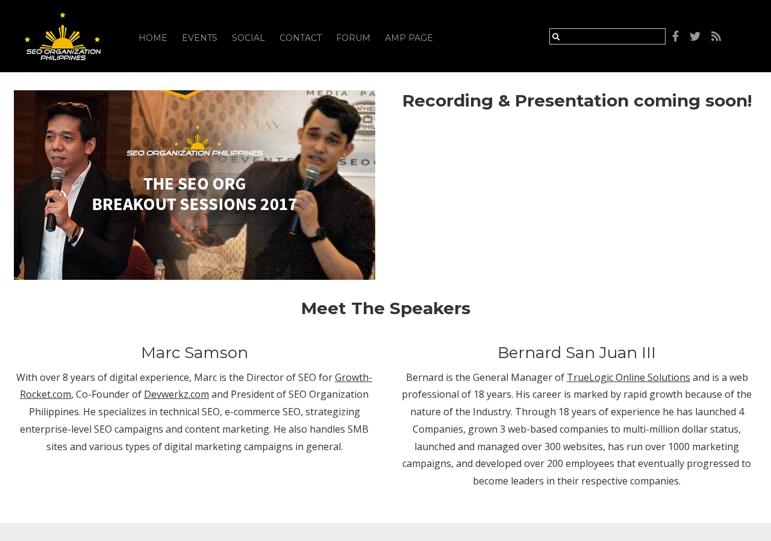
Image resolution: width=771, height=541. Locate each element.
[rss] (716, 36)
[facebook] (675, 36)
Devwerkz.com (176, 394)
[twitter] (695, 36)
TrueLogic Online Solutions (628, 377)
